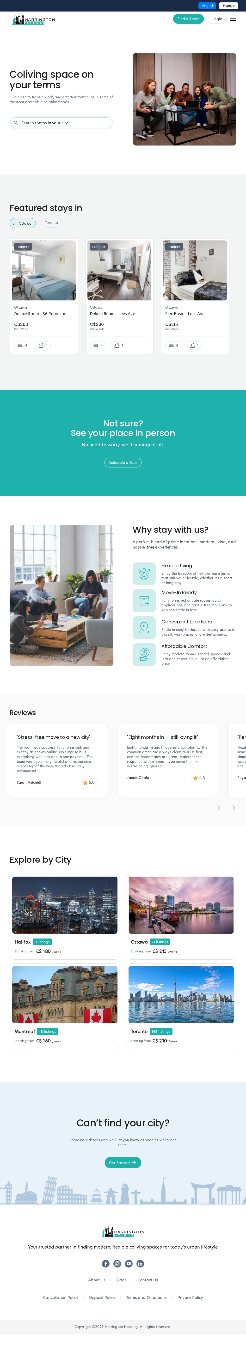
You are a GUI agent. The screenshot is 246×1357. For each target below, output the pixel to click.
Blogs (121, 1280)
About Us (96, 1280)
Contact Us (147, 1280)
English (208, 5)
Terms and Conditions (146, 1297)
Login (217, 18)
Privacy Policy (190, 1297)
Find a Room (188, 18)
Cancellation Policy (60, 1297)
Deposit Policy (102, 1297)
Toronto (51, 222)
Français (229, 5)
